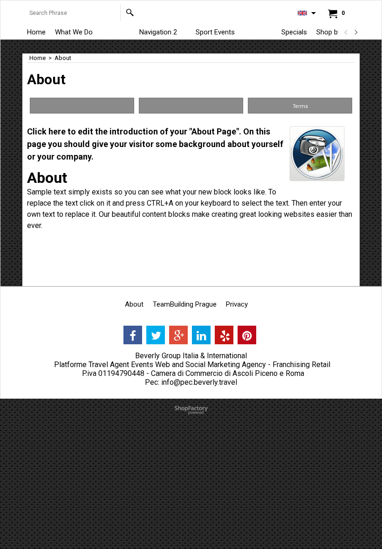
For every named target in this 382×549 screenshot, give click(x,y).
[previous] (346, 32)
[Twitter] (155, 335)
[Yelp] (224, 335)
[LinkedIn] (201, 335)
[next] (355, 32)
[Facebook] (132, 335)
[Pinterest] (247, 335)
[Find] (129, 13)
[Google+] (178, 335)
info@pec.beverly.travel (199, 382)
